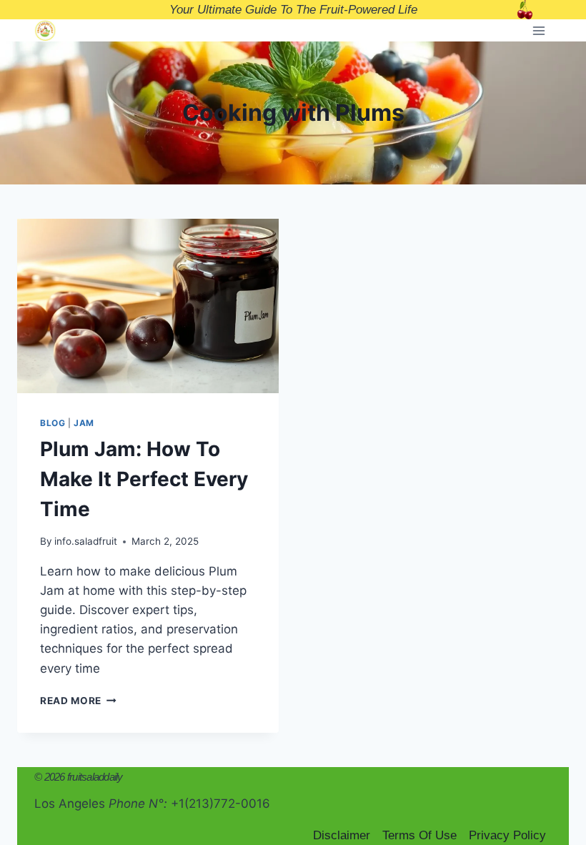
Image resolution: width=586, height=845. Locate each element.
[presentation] (148, 306)
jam (84, 422)
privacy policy (507, 835)
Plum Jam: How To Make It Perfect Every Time (144, 479)
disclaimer (341, 835)
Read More (78, 700)
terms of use (419, 835)
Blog (52, 422)
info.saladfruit (85, 541)
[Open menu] (538, 30)
